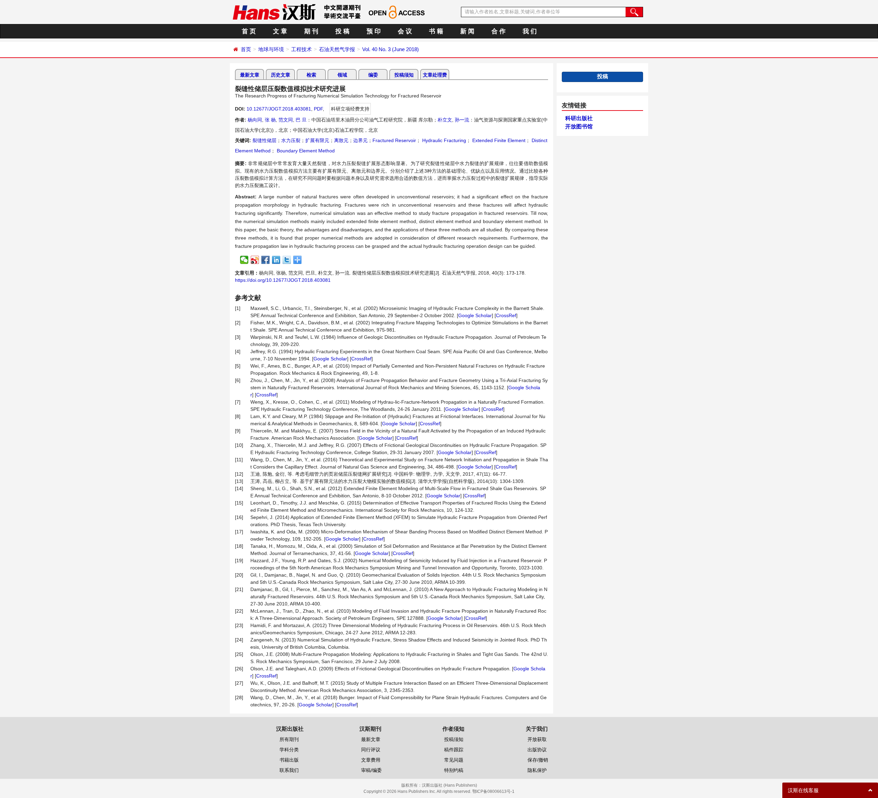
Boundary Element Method (305, 150)
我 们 (530, 31)
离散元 (341, 140)
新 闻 (467, 31)
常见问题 (453, 760)
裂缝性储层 (264, 140)
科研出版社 (579, 118)
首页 (246, 49)
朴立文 (445, 120)
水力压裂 (290, 140)
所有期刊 (289, 739)
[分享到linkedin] (276, 260)
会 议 (405, 31)
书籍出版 (289, 760)
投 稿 (342, 31)
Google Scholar (475, 315)
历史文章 (280, 75)
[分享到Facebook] (265, 260)
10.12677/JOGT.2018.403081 (279, 109)
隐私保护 (537, 770)
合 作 (498, 31)
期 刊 (311, 31)
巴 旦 (301, 120)
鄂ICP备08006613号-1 (493, 791)
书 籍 (436, 31)
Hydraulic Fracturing (443, 140)
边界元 (360, 140)
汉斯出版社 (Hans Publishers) (449, 785)
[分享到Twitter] (287, 260)
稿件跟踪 (453, 749)
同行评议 (370, 749)
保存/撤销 (537, 760)
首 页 (249, 31)
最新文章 (249, 75)
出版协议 (537, 749)
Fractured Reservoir (394, 140)
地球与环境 (271, 49)
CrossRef (506, 315)
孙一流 (462, 120)
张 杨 (270, 120)
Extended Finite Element (498, 140)
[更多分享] (297, 260)
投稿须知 (404, 75)
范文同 (285, 120)
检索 (311, 75)
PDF (318, 109)
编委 (373, 75)
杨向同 (255, 120)
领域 (342, 75)
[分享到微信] (244, 260)
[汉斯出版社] (274, 11)
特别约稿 (453, 770)
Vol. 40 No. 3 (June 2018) (390, 49)
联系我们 (289, 770)
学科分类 (289, 749)
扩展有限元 (317, 140)
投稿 (602, 76)
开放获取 (537, 739)
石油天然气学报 (337, 49)
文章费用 (370, 760)
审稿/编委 (371, 770)
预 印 (374, 31)
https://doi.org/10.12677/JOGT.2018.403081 (283, 280)
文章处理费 (435, 75)
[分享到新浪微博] (255, 260)
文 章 (280, 31)
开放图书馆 (579, 126)
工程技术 (301, 49)
